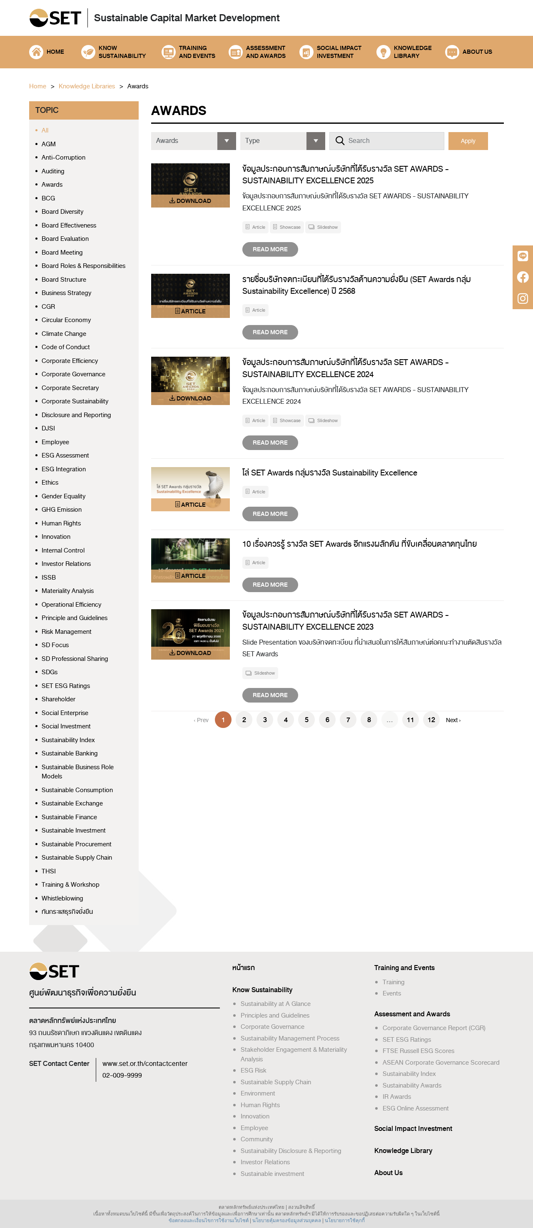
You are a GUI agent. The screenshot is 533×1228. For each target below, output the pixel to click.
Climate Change (64, 334)
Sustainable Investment (74, 830)
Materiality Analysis (68, 591)
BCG (48, 198)
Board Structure (64, 280)
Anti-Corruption (63, 158)
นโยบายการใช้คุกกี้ (345, 1220)
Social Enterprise (65, 713)
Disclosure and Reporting (76, 415)
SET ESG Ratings (66, 686)
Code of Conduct (66, 347)
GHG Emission (62, 510)
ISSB (49, 578)
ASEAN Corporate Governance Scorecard (441, 1063)
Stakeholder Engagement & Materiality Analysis (294, 1054)
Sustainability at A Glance (276, 1004)
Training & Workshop (71, 885)
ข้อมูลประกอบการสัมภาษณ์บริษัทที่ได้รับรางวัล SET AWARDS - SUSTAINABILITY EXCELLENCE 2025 (345, 175)
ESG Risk (253, 1070)
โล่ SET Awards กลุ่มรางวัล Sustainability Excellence (329, 472)
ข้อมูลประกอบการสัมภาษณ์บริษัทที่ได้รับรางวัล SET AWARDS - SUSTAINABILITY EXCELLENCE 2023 (345, 620)
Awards (137, 86)
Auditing (53, 171)
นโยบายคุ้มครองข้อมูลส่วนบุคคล (286, 1220)
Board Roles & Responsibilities (83, 266)
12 (431, 719)
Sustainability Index (68, 740)
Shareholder (58, 699)
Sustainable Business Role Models (78, 772)
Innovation (56, 537)
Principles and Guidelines (275, 1015)
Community (257, 1139)
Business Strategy (66, 293)
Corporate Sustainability (75, 401)
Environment (258, 1093)
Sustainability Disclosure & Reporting (291, 1151)
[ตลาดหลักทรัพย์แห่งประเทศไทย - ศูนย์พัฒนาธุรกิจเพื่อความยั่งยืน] (55, 18)
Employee (55, 442)
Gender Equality (63, 496)
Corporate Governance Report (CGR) (434, 1028)
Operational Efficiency (71, 605)
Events (392, 993)
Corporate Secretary (70, 388)
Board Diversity (62, 212)
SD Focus (55, 645)
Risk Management (67, 632)
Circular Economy (66, 320)
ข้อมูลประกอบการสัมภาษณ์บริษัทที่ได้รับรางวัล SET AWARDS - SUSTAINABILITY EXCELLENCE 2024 (345, 368)
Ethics (50, 483)
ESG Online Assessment (416, 1108)
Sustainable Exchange (72, 803)
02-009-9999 (122, 1075)
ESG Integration (64, 469)
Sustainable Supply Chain (77, 858)
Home (37, 86)
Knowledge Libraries (87, 86)
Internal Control (63, 550)
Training (394, 982)
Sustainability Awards (412, 1085)
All (45, 130)
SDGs (49, 672)
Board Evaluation (65, 239)
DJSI (48, 428)
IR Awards (397, 1097)
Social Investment (66, 726)
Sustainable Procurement (77, 844)
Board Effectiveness (69, 225)
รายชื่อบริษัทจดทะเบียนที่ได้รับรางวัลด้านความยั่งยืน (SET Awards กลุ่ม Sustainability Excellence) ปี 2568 (356, 285)
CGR (48, 307)
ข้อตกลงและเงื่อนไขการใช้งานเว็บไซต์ (209, 1220)
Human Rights (61, 523)
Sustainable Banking (70, 753)
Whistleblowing (62, 898)
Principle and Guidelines (74, 618)
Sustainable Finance (69, 817)
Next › (453, 720)
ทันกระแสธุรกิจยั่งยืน (67, 912)
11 (410, 719)
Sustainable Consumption (77, 790)
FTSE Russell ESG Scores (418, 1051)
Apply (468, 141)
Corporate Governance (73, 374)
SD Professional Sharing (75, 659)
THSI (49, 871)
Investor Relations (66, 564)
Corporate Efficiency (70, 361)
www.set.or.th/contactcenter (144, 1063)
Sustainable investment (272, 1174)
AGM (49, 144)
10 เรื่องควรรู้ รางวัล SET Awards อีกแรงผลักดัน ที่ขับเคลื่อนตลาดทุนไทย (359, 544)
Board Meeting (62, 253)
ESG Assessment (65, 455)
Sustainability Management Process (290, 1038)
